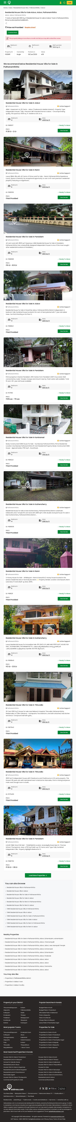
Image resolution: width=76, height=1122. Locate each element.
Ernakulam (7, 1015)
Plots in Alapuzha (44, 1015)
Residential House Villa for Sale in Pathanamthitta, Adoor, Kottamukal (29, 949)
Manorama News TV (46, 1093)
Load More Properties (37, 875)
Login (69, 3)
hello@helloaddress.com (56, 1111)
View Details (64, 130)
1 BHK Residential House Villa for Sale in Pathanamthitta (25, 916)
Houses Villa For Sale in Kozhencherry (50, 1075)
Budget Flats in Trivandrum (47, 1010)
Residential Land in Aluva (11, 1065)
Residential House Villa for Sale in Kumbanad (25, 437)
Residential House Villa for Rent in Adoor (20, 905)
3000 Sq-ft (46, 655)
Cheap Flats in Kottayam (47, 1020)
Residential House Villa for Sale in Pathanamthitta (24, 895)
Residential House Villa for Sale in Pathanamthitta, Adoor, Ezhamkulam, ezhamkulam (34, 939)
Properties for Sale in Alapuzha (49, 1045)
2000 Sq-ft (46, 588)
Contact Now (12, 32)
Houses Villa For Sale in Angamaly (14, 1067)
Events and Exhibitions (40, 1100)
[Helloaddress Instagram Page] (46, 1088)
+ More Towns (25, 1047)
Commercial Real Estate (46, 1080)
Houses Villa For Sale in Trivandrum (15, 1057)
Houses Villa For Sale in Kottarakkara (50, 1072)
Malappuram (25, 1018)
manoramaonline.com (57, 1116)
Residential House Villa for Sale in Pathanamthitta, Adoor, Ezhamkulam (29, 952)
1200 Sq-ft (45, 388)
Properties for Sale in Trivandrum (49, 1035)
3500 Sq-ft (46, 254)
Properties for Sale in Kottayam (49, 1037)
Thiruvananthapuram (10, 1008)
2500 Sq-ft (46, 789)
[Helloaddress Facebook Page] (40, 1088)
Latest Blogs (17, 1100)
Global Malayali (21, 1096)
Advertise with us (62, 1100)
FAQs (63, 1119)
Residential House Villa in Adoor (17, 891)
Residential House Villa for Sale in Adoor (23, 103)
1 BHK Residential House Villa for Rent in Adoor (22, 927)
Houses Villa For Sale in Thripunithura (50, 1065)
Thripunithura (25, 1045)
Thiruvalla (7, 1045)
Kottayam (7, 1013)
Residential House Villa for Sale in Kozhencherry (26, 504)
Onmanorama (33, 1093)
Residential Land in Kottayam (13, 1060)
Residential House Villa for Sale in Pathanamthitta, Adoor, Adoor (27, 959)
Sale (10, 8)
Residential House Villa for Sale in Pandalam (25, 236)
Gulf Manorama (9, 1096)
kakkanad (24, 1037)
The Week (31, 1096)
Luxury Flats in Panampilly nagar (49, 1023)
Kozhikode (7, 1020)
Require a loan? (30, 27)
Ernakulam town (26, 1032)
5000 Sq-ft (46, 187)
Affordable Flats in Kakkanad (48, 1013)
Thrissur (23, 1015)
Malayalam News (20, 1093)
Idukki (22, 1013)
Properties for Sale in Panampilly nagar (51, 1040)
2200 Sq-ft (46, 321)
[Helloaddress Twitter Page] (43, 1088)
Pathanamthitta (35, 8)
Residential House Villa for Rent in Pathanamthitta (24, 902)
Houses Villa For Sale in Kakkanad (49, 1062)
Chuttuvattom (58, 1093)
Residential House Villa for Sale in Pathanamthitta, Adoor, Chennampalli (29, 942)
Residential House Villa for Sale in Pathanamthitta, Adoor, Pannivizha (28, 966)
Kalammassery (25, 1040)
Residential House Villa (21, 8)
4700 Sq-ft (46, 856)
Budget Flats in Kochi (45, 1008)
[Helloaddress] (9, 3)
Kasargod (24, 1023)
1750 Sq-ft (45, 455)
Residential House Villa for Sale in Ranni (22, 170)
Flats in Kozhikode (45, 1018)
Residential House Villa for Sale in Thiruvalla (24, 705)
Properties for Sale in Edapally (48, 1042)
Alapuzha (7, 1010)
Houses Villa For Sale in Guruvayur (49, 1070)
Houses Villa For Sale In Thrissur (48, 1060)
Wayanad (24, 1020)
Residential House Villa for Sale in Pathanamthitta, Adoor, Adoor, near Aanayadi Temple (35, 945)
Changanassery (9, 1037)
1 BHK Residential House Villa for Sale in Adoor (22, 920)
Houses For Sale (43, 1067)
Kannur (6, 1023)
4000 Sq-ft (46, 120)
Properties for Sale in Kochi (47, 1032)
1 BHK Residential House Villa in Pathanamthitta (23, 909)
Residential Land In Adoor (46, 1077)
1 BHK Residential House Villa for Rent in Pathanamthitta (26, 923)
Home (6, 8)
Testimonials (27, 1100)
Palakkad (7, 1018)
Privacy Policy (49, 1119)
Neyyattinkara (8, 1047)
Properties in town (14, 982)
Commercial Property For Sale (13, 1080)
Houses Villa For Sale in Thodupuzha (15, 1077)
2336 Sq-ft (46, 521)
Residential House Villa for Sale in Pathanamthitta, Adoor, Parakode (28, 956)
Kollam (23, 1008)
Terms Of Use (57, 1119)
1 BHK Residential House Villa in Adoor (19, 912)
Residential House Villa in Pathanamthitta (21, 887)
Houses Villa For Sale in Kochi (47, 1057)
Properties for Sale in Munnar (48, 1047)
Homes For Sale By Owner (12, 1062)
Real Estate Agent (9, 1075)
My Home (52, 1100)
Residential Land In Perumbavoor (14, 1072)
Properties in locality (14, 985)
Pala (5, 1042)
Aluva (22, 1035)
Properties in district (18, 978)
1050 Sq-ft (45, 722)
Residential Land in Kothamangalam (15, 1070)
